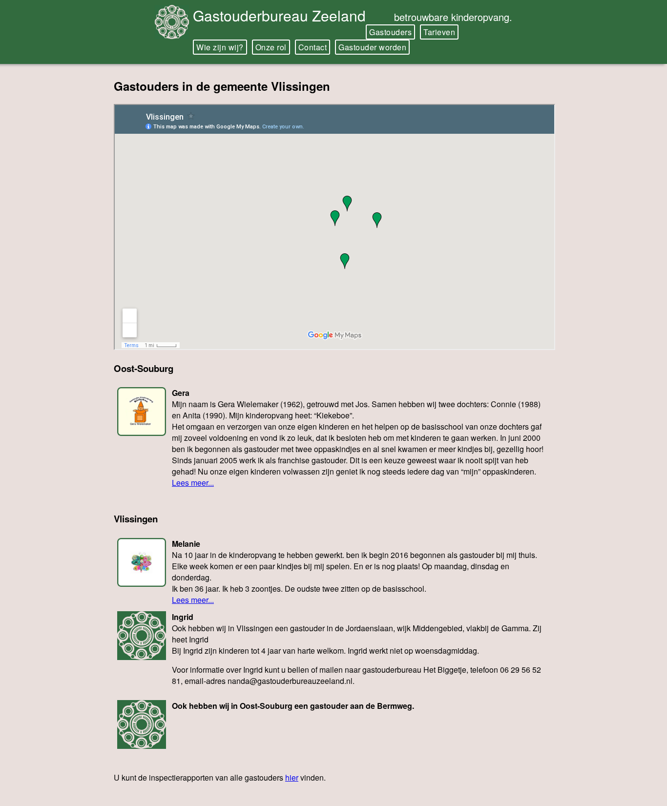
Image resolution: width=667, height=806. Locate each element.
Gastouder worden (372, 47)
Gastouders (390, 32)
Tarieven (439, 32)
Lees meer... (193, 482)
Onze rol (271, 47)
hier (291, 777)
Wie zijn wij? (220, 47)
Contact (312, 47)
